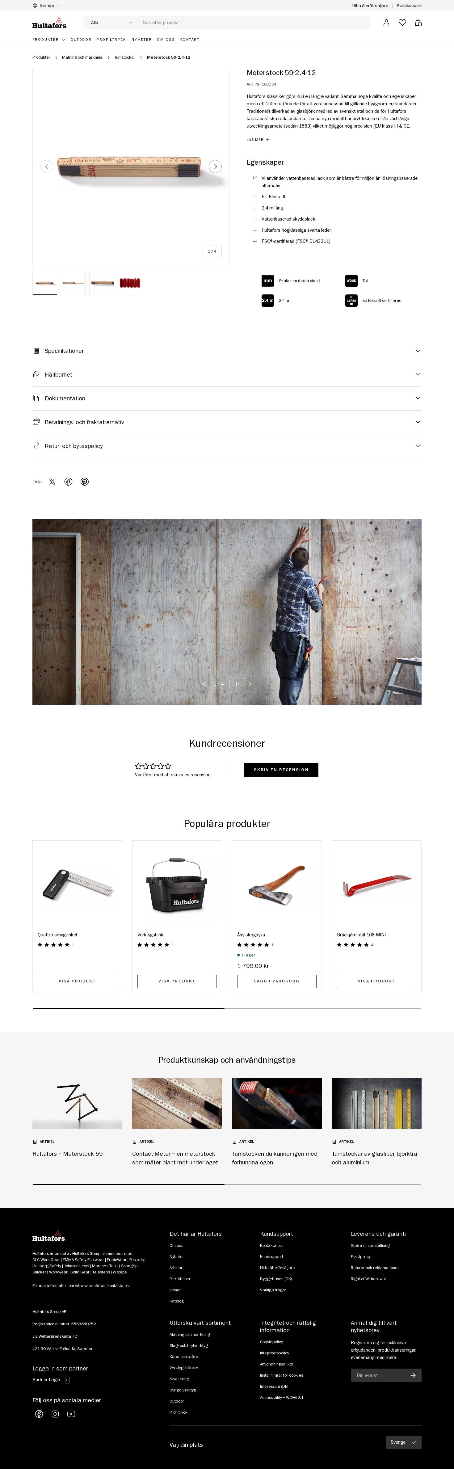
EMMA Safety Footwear (83, 1260)
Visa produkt (77, 981)
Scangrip (129, 1266)
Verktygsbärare (184, 1368)
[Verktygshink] (177, 885)
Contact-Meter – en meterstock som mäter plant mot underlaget (175, 1158)
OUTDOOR (81, 39)
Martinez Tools (105, 1266)
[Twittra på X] (52, 481)
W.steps (120, 1272)
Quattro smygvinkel (57, 935)
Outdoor (177, 1401)
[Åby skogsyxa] (277, 885)
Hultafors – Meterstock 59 (67, 1154)
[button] (418, 22)
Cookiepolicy (271, 1342)
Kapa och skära (184, 1357)
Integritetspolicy (274, 1353)
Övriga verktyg (183, 1390)
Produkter (45, 39)
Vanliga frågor (273, 1290)
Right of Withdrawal (368, 1279)
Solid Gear (80, 1272)
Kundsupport (409, 5)
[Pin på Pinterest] (84, 481)
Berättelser (180, 1279)
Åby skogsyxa (251, 935)
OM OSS (166, 39)
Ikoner (175, 1290)
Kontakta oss (271, 1245)
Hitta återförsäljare (370, 6)
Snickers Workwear (50, 1272)
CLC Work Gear (46, 1260)
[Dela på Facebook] (68, 481)
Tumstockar (124, 57)
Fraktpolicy (361, 1257)
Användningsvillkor (276, 1364)
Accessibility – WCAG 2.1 (282, 1397)
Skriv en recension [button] (281, 770)
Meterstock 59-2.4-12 (168, 57)
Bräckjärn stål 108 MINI (361, 935)
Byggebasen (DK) (276, 1279)
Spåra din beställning (370, 1245)
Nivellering (179, 1379)
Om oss (176, 1245)
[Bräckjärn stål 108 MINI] (376, 885)
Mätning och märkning (82, 57)
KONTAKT (190, 39)
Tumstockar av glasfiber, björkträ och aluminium (374, 1158)
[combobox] (227, 22)
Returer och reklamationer (375, 1268)
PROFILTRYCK (111, 39)
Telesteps (101, 1272)
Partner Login (46, 1380)
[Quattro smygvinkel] (77, 885)
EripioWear (117, 1260)
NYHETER (142, 39)
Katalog (177, 1301)
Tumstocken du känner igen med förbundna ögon (274, 1158)
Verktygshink (150, 935)
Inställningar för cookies (281, 1375)
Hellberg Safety (46, 1266)
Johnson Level (76, 1266)
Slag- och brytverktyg (189, 1346)
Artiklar (176, 1268)
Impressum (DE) (274, 1386)
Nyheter (177, 1257)
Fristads (136, 1260)
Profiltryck (178, 1412)
